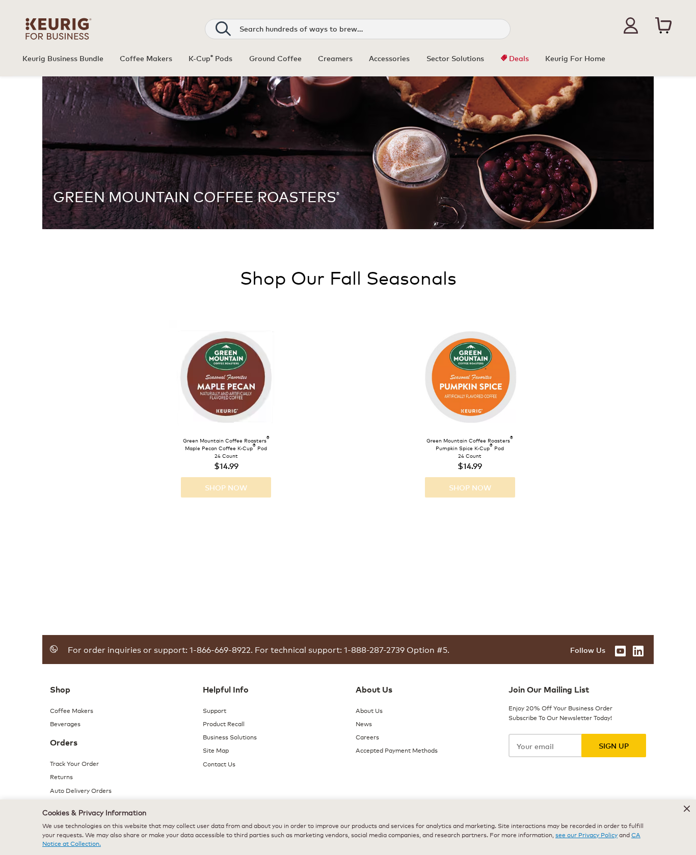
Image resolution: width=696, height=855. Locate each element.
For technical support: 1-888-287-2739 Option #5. (351, 649)
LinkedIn (638, 651)
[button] (631, 25)
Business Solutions (230, 736)
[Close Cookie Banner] (687, 809)
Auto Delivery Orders (81, 790)
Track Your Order (74, 763)
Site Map (216, 750)
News (364, 723)
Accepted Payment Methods (397, 750)
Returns (61, 776)
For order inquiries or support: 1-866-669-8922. (160, 649)
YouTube (620, 651)
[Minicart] (663, 27)
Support (214, 710)
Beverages (65, 723)
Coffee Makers (71, 710)
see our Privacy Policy (586, 834)
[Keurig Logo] (58, 37)
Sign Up (614, 745)
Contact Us (219, 763)
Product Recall (224, 723)
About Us (369, 710)
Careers (367, 736)
